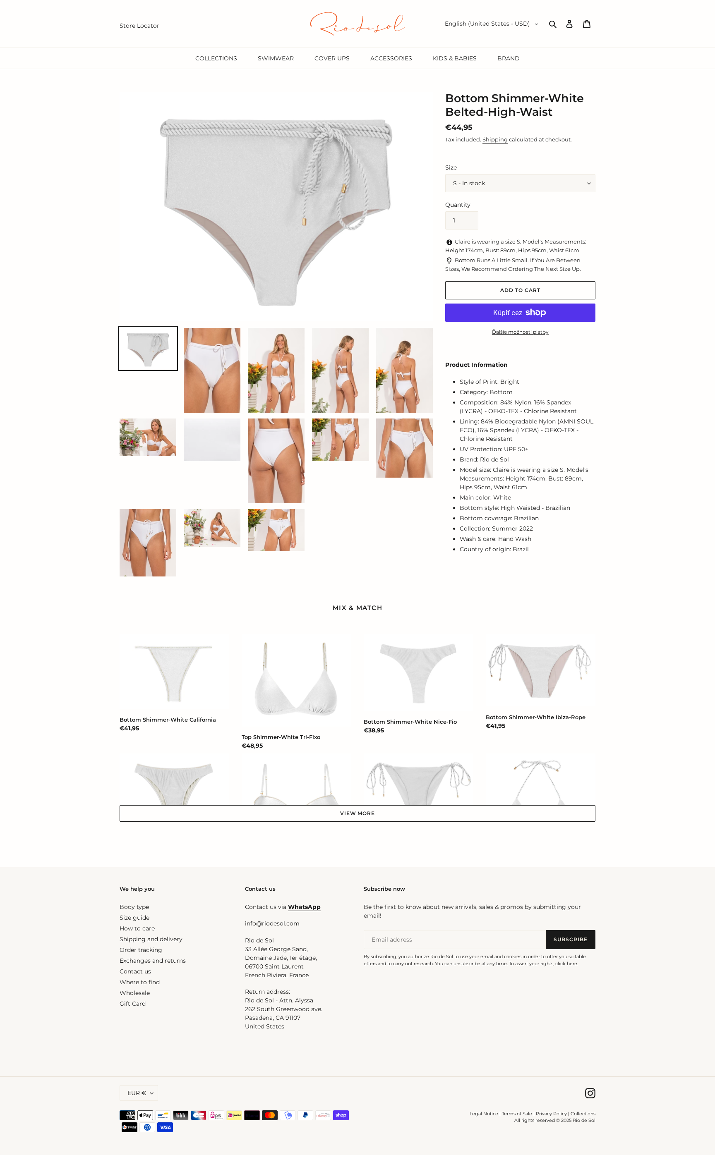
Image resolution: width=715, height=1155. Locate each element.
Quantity (457, 204)
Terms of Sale (517, 1114)
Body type (134, 907)
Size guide (134, 917)
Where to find (140, 982)
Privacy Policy (552, 1114)
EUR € (136, 1093)
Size (451, 167)
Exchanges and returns (153, 960)
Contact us (135, 971)
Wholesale (135, 993)
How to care (137, 928)
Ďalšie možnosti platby (520, 332)
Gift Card (133, 1003)
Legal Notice (484, 1114)
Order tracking (141, 950)
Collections (583, 1114)
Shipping (495, 139)
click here (566, 963)
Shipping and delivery (151, 939)
